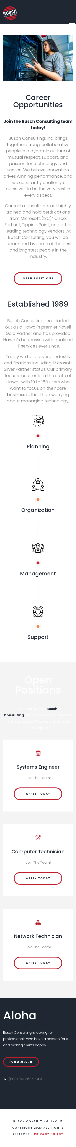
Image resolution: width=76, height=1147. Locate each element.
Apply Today (38, 793)
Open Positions (38, 278)
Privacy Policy (49, 1134)
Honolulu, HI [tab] (21, 1062)
